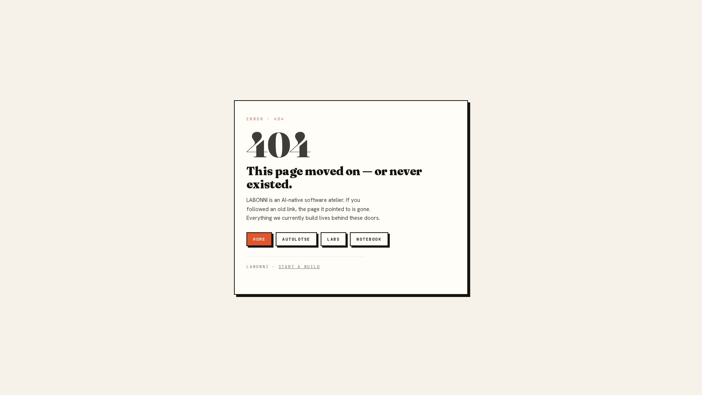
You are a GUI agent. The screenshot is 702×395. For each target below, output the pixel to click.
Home (259, 239)
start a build (299, 266)
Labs (333, 239)
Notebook (368, 239)
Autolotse (296, 239)
